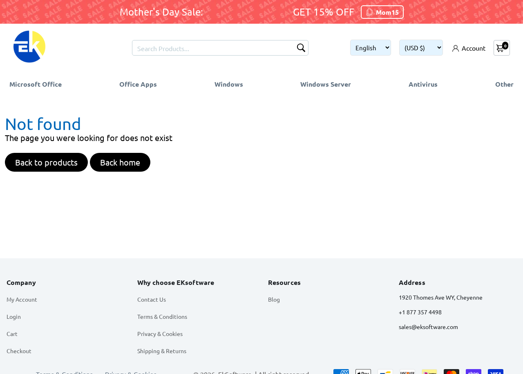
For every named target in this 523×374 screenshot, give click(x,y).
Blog (274, 299)
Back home (120, 162)
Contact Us (151, 299)
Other (504, 84)
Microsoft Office (35, 84)
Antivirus (423, 84)
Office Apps (138, 84)
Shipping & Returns (161, 350)
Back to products (46, 162)
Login (14, 316)
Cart (12, 333)
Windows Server (325, 84)
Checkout (19, 350)
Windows (229, 84)
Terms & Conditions (162, 316)
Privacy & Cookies (160, 333)
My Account (22, 299)
